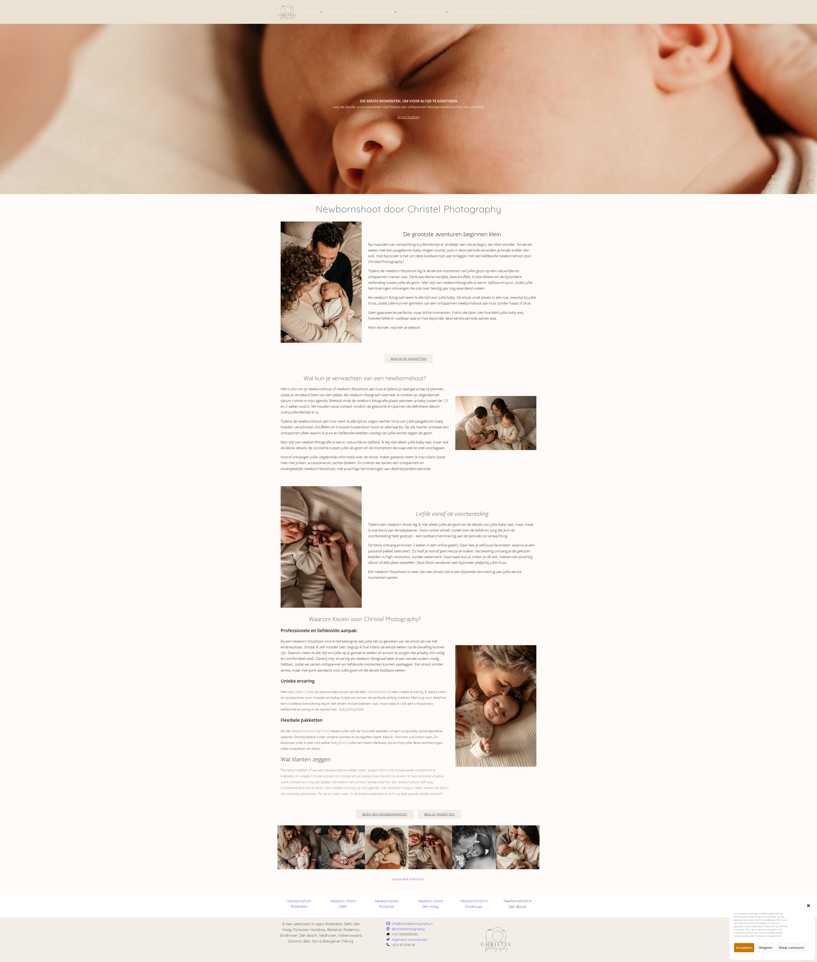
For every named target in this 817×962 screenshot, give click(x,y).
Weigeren (765, 947)
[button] (808, 905)
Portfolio (529, 12)
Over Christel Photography (371, 12)
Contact (508, 12)
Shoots (313, 12)
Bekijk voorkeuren (791, 947)
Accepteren (744, 947)
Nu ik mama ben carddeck (424, 12)
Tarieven (336, 12)
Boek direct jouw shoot (475, 12)
